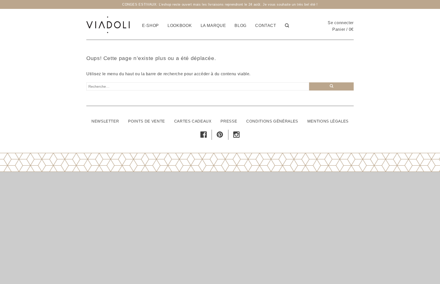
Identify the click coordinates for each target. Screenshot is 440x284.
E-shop (150, 25)
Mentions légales (328, 121)
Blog (240, 25)
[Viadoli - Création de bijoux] (108, 24)
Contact (265, 25)
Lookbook (180, 25)
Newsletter (105, 121)
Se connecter (341, 23)
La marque (213, 25)
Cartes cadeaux (193, 121)
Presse (229, 121)
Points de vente (146, 121)
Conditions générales (272, 121)
